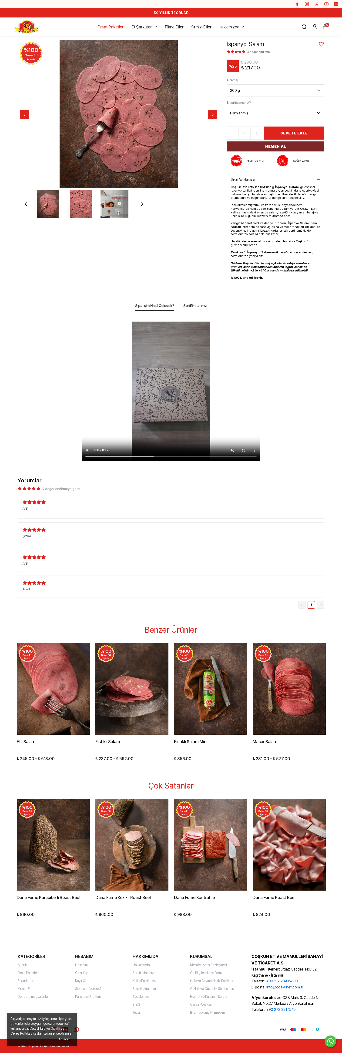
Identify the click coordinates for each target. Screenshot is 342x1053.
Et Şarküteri (142, 26)
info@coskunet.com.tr (284, 987)
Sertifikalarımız (143, 973)
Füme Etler (174, 26)
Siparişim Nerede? (88, 989)
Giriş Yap (81, 973)
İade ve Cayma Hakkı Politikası (212, 981)
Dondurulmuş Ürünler (33, 996)
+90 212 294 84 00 (282, 981)
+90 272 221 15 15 (281, 1009)
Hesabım (81, 965)
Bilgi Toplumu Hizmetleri (207, 1012)
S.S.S (136, 1004)
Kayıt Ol (80, 981)
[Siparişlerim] (315, 27)
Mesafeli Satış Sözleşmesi (208, 965)
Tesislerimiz (141, 996)
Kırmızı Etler (201, 26)
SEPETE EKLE (294, 133)
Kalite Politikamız (145, 981)
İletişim (137, 1012)
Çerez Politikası (201, 1004)
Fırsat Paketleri (110, 26)
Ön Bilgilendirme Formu (207, 973)
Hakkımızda (228, 26)
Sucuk (22, 965)
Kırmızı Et (24, 989)
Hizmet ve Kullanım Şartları (209, 996)
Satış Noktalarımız (145, 989)
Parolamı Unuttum (88, 996)
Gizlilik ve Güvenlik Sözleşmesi (212, 989)
